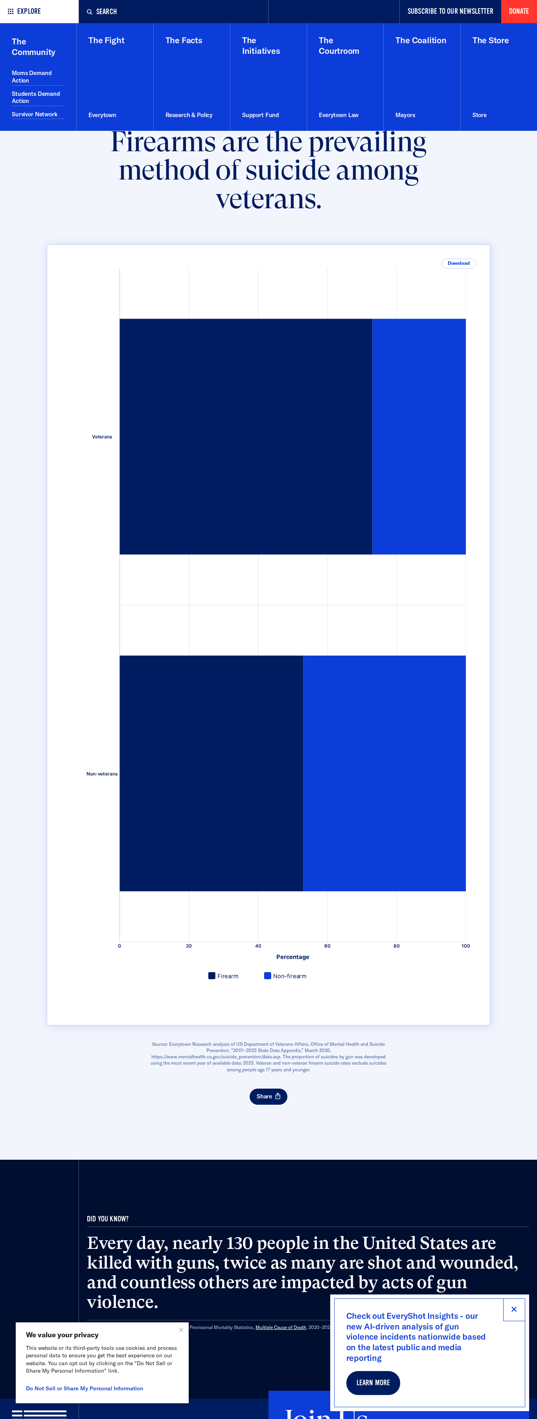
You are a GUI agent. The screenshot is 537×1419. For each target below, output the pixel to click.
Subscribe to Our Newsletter (450, 11)
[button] (458, 263)
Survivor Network (34, 114)
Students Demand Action (36, 97)
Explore (29, 11)
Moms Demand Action (31, 76)
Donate (519, 11)
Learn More (373, 1383)
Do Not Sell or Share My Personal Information (84, 1388)
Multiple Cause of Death (281, 1327)
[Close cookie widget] (181, 1330)
